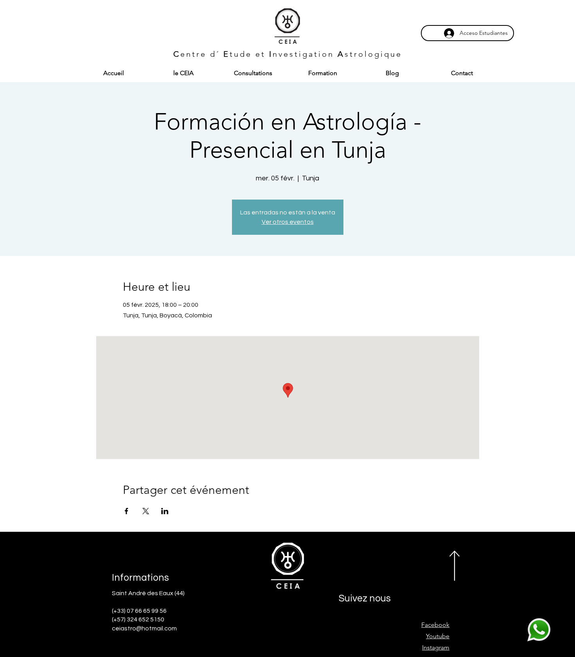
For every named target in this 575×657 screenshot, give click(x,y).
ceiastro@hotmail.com (144, 628)
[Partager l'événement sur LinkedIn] (165, 511)
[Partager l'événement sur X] (145, 511)
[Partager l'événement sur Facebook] (126, 511)
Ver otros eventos (288, 222)
